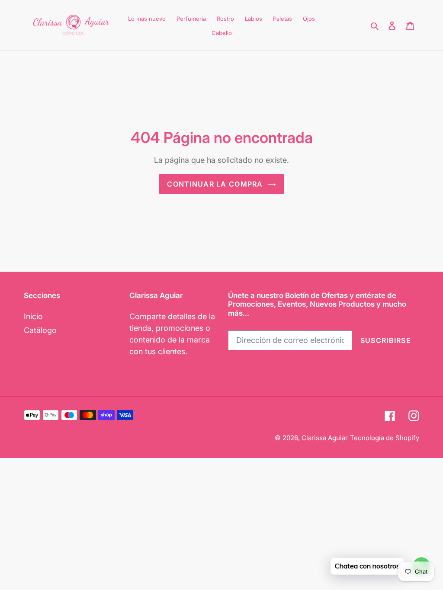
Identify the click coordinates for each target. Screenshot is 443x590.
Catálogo (40, 330)
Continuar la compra (215, 184)
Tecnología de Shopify (384, 438)
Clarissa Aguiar (325, 438)
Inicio (33, 316)
